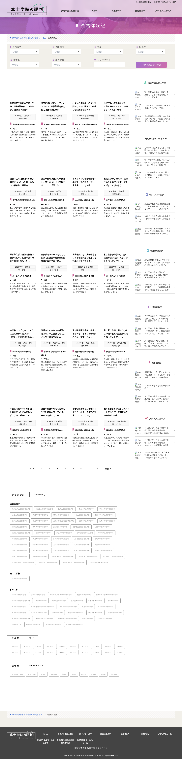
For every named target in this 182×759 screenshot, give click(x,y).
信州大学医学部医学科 (20, 527)
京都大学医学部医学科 (43, 533)
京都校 (64, 674)
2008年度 (108, 652)
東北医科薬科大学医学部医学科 (61, 595)
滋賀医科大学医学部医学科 (21, 533)
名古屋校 (54, 674)
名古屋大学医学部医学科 (81, 527)
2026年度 (15, 646)
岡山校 (83, 674)
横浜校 (43, 674)
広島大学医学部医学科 (61, 539)
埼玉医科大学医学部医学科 (21, 601)
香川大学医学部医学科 (20, 544)
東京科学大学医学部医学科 (104, 515)
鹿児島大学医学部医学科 (103, 550)
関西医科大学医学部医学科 (67, 618)
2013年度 (50, 652)
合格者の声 (140, 10)
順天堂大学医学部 (77, 601)
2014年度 (38, 652)
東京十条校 (32, 674)
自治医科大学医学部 (19, 595)
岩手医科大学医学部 (38, 595)
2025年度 (26, 646)
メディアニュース (163, 10)
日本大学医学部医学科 (105, 606)
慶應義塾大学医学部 (59, 601)
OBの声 (93, 10)
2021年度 (73, 646)
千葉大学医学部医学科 (82, 515)
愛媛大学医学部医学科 (40, 544)
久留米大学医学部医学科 (74, 624)
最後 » (108, 468)
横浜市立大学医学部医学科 (88, 556)
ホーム (45, 734)
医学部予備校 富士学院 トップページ (91, 747)
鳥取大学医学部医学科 (105, 533)
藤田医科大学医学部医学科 (21, 618)
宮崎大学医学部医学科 (82, 550)
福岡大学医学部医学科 (53, 624)
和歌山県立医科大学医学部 (99, 562)
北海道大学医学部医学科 (44, 509)
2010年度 (84, 652)
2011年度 (73, 652)
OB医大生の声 (156, 250)
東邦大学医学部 (87, 606)
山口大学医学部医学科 (82, 539)
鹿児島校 (114, 674)
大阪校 (74, 674)
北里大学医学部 (57, 612)
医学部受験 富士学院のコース (85, 741)
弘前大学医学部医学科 (66, 509)
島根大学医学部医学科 (20, 539)
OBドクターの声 (156, 194)
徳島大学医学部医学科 (102, 539)
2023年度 (50, 646)
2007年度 (119, 652)
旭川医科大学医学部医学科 (21, 509)
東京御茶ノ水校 (17, 674)
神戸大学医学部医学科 (85, 533)
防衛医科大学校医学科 (20, 578)
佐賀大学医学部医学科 (102, 544)
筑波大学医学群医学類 (40, 515)
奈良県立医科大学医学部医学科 (74, 562)
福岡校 (103, 674)
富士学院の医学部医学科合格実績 (65, 741)
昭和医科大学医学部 (95, 601)
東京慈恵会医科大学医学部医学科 (42, 606)
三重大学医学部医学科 (102, 527)
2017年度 (119, 646)
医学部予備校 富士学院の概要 (45, 741)
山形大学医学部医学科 (20, 515)
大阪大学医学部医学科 (64, 533)
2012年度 (61, 652)
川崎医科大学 (16, 624)
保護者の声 (117, 10)
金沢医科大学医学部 (95, 612)
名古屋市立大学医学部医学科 (113, 556)
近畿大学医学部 (87, 618)
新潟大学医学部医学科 (20, 521)
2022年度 (61, 646)
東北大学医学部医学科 (86, 509)
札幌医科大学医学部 (40, 556)
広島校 (93, 674)
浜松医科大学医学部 (60, 527)
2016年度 (15, 652)
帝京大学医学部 (113, 601)
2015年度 (26, 652)
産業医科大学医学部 (33, 624)
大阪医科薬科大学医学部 (44, 618)
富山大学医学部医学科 (40, 521)
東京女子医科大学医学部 (68, 606)
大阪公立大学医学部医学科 (48, 562)
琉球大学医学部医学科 (20, 556)
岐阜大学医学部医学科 (40, 527)
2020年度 (84, 646)
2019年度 (96, 646)
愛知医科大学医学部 (115, 612)
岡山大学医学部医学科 (40, 539)
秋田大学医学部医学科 (107, 509)
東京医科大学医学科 (19, 606)
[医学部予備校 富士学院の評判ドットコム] (27, 9)
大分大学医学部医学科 (61, 550)
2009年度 (96, 652)
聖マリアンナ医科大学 (39, 612)
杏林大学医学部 (41, 601)
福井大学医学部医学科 (86, 521)
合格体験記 (156, 363)
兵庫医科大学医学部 (105, 618)
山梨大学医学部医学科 (107, 521)
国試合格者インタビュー (156, 138)
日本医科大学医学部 (19, 612)
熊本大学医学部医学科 (40, 550)
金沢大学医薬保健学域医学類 (63, 521)
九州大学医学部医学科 (82, 544)
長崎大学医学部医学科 (20, 550)
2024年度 (38, 646)
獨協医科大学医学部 (84, 595)
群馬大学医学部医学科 (61, 515)
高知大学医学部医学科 (61, 544)
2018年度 (108, 646)
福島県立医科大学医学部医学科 (63, 556)
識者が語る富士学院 (70, 10)
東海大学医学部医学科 (75, 612)
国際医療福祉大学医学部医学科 (107, 595)
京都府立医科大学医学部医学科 (23, 562)
